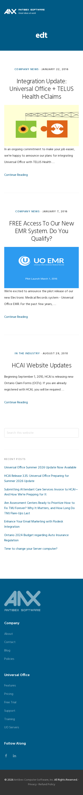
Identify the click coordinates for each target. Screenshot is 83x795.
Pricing (8, 694)
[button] (76, 11)
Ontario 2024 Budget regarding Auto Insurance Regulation (36, 538)
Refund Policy (46, 784)
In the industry (27, 353)
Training (9, 719)
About (8, 634)
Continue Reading (16, 175)
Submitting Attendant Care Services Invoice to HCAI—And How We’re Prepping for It (41, 492)
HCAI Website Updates (41, 366)
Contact (10, 642)
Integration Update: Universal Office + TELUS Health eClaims (41, 89)
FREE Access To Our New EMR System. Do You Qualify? (41, 231)
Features (10, 685)
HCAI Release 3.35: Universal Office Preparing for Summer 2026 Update (36, 478)
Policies (9, 659)
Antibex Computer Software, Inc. (34, 780)
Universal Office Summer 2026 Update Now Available (40, 467)
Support (9, 710)
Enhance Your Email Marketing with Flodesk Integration (33, 524)
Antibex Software (24, 11)
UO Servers (11, 727)
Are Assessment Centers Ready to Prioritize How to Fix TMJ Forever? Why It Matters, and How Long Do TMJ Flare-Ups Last (39, 508)
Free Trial (10, 702)
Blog (7, 650)
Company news (27, 69)
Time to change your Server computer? (30, 548)
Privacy (32, 784)
